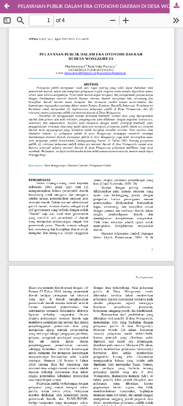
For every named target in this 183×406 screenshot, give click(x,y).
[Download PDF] (176, 6)
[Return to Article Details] (6, 6)
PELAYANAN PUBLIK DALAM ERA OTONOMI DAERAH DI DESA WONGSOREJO (100, 6)
